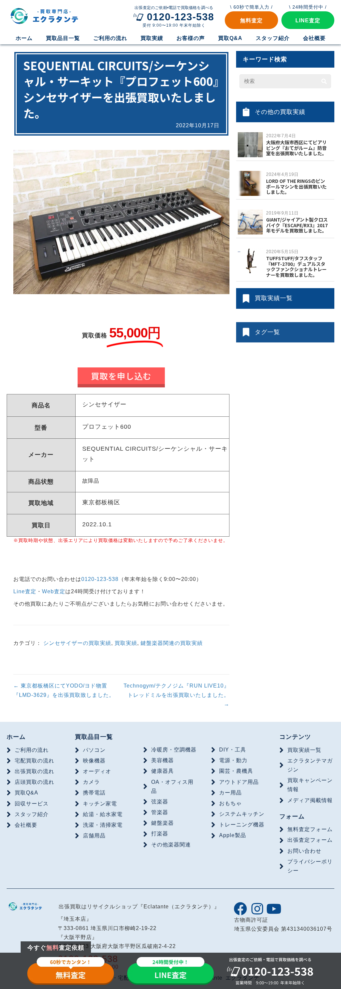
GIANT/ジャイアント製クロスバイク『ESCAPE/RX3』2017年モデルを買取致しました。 (297, 225)
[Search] (324, 81)
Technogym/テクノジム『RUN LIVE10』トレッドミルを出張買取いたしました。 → (176, 695)
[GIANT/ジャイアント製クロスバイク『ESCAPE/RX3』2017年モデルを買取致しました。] (250, 221)
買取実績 (126, 643)
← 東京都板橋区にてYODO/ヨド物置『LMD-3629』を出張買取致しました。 (64, 690)
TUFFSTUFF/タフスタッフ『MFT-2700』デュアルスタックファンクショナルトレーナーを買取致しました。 (296, 266)
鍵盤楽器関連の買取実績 (172, 643)
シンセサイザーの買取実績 (77, 643)
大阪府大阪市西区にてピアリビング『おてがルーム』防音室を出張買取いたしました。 (296, 148)
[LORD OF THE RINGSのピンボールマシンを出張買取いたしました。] (250, 183)
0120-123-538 (100, 579)
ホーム (16, 737)
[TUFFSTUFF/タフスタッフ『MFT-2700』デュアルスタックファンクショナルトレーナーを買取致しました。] (250, 260)
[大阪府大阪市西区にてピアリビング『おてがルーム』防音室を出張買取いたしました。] (250, 144)
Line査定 (24, 591)
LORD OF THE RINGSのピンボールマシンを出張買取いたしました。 (296, 187)
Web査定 (53, 591)
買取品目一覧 (94, 737)
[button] (251, 20)
